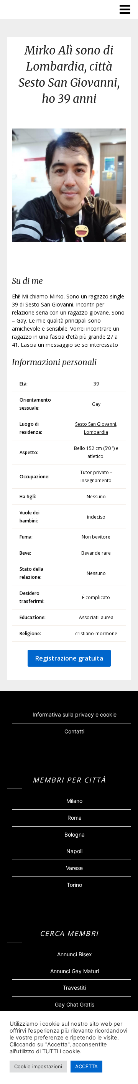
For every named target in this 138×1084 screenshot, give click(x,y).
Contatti (74, 731)
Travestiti (74, 987)
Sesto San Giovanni (95, 424)
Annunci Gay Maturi (74, 971)
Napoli (74, 851)
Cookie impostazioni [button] (38, 1066)
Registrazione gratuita (69, 658)
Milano (74, 800)
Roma (74, 817)
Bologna (74, 834)
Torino (74, 884)
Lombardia (96, 432)
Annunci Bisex (74, 954)
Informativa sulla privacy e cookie (75, 714)
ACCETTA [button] (86, 1066)
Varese (74, 868)
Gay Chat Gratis (74, 1004)
